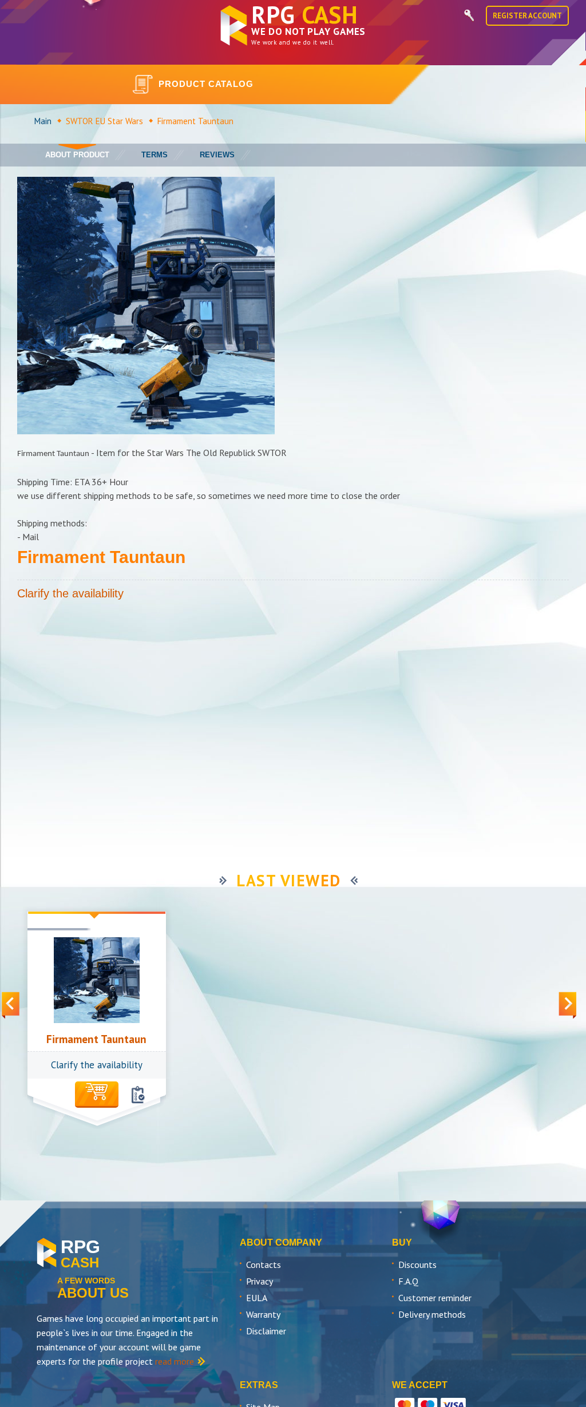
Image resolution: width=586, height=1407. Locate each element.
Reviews (217, 154)
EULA (256, 1297)
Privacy (259, 1281)
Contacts (263, 1264)
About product (77, 154)
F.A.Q (408, 1281)
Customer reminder (435, 1297)
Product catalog (206, 84)
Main (43, 121)
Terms (154, 154)
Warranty (263, 1314)
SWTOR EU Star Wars (104, 121)
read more (174, 1361)
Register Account (527, 16)
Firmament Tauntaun (96, 1039)
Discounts (417, 1264)
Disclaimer (266, 1331)
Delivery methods (432, 1314)
